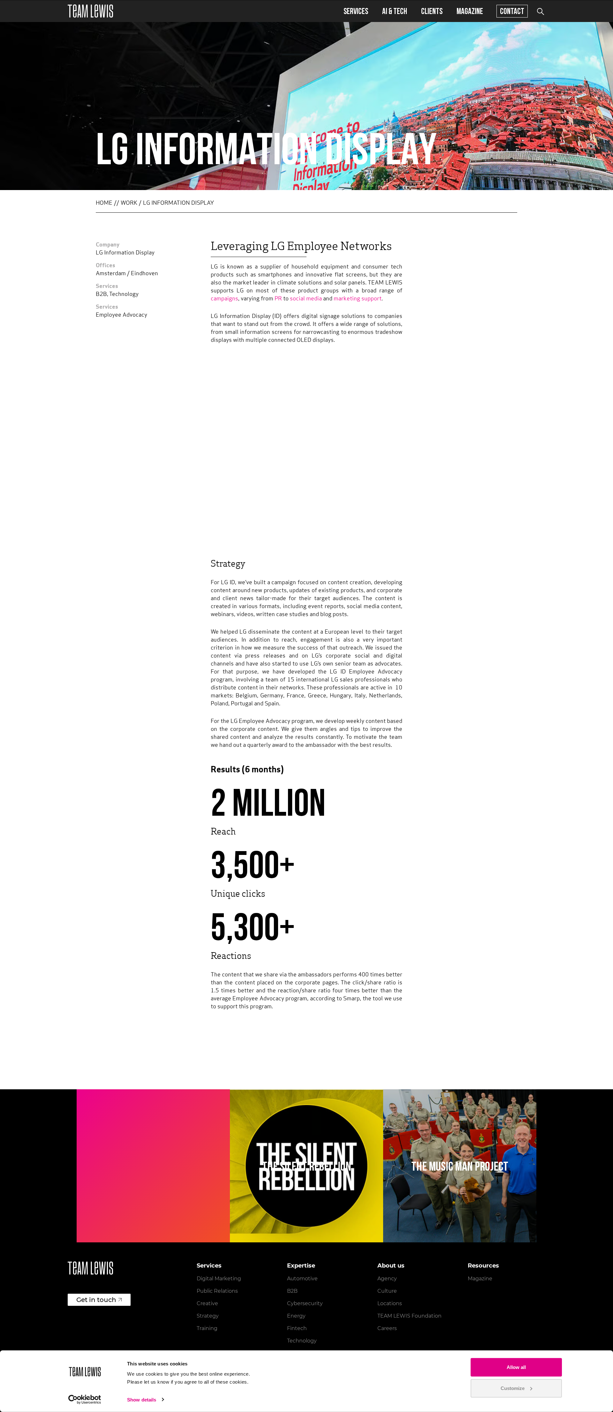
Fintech (297, 1328)
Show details (141, 1399)
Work (129, 203)
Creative (207, 1303)
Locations (389, 1303)
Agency (387, 1279)
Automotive (302, 1279)
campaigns (224, 299)
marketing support (358, 299)
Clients (432, 11)
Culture (387, 1291)
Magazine (470, 11)
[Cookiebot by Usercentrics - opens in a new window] (85, 1399)
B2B (292, 1291)
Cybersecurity (305, 1303)
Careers (387, 1328)
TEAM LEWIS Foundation (409, 1316)
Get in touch (96, 1300)
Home (104, 203)
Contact (512, 11)
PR (278, 299)
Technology (302, 1341)
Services (356, 11)
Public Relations (217, 1291)
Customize (513, 1388)
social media (306, 299)
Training (207, 1328)
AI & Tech (394, 11)
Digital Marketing (219, 1279)
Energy (296, 1316)
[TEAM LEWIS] (90, 11)
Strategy (208, 1316)
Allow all (516, 1367)
